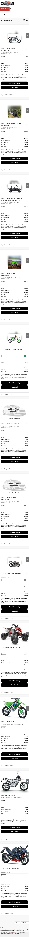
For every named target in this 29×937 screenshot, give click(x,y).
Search (22, 14)
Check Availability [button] (14, 83)
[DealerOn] (5, 930)
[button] (5, 9)
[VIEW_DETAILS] (14, 410)
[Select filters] (24, 20)
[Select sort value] (26, 20)
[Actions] (26, 49)
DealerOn (10, 932)
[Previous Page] (16, 922)
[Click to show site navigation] (26, 9)
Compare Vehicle (8, 94)
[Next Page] (19, 922)
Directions (12, 8)
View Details (14, 87)
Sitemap (14, 932)
